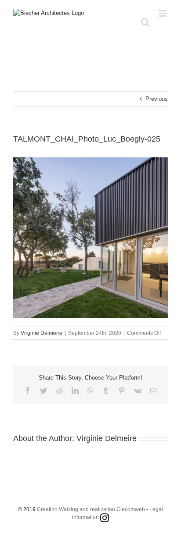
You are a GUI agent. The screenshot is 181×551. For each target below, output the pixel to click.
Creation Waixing (57, 509)
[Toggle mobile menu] (163, 13)
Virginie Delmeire (41, 333)
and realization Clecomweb (112, 509)
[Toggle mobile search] (145, 22)
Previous (156, 99)
